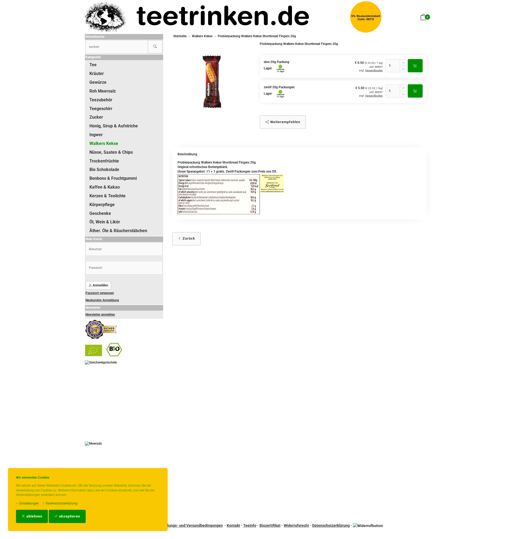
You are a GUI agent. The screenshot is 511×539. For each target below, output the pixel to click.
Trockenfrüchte (104, 161)
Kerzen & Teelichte (107, 195)
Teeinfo (249, 525)
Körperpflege (102, 204)
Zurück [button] (188, 238)
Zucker (96, 117)
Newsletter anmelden (100, 314)
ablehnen (33, 516)
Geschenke (100, 213)
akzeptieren (69, 516)
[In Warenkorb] (415, 65)
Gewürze (97, 82)
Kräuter (96, 73)
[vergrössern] (212, 82)
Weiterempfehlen (284, 122)
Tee (93, 64)
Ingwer (96, 134)
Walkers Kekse (103, 143)
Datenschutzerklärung (61, 503)
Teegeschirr (100, 108)
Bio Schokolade (104, 169)
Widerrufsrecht (296, 525)
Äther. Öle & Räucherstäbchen (118, 230)
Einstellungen (29, 503)
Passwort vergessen (99, 293)
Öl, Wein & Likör (104, 221)
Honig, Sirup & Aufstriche (113, 125)
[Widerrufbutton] (368, 525)
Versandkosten (374, 70)
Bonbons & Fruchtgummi (113, 178)
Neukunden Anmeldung (102, 300)
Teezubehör (100, 99)
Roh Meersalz (102, 91)
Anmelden (100, 285)
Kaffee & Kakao (104, 187)
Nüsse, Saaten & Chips (111, 152)
